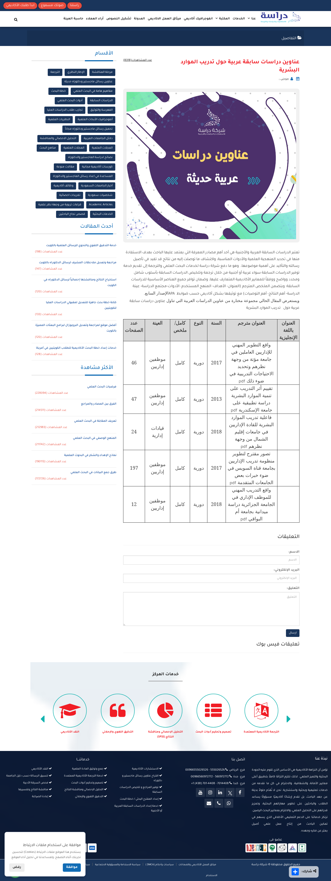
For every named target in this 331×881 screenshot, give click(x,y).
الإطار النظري (75, 72)
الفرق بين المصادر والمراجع (98, 404)
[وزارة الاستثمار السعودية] (302, 848)
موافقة (71, 867)
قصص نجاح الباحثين (72, 214)
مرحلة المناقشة (102, 72)
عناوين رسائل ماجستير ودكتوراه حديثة (88, 81)
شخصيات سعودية (100, 195)
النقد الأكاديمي (70, 732)
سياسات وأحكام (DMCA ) (159, 864)
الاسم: (293, 552)
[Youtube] (200, 792)
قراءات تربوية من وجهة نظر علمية (59, 204)
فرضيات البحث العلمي (101, 387)
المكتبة (224, 19)
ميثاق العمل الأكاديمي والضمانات (197, 864)
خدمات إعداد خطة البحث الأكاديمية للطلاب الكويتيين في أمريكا (76, 348)
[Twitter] (230, 792)
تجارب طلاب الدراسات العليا (65, 110)
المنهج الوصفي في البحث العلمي (94, 438)
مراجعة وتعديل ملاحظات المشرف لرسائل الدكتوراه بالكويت (77, 262)
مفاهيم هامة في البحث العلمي (93, 91)
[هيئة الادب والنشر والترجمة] (256, 848)
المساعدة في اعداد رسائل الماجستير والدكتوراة (83, 176)
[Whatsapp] (228, 803)
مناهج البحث (47, 148)
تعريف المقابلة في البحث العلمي (95, 421)
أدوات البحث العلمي (69, 100)
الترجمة (55, 72)
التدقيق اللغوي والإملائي (117, 732)
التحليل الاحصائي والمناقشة (58, 138)
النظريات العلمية (59, 119)
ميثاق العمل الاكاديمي (164, 19)
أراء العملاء (95, 19)
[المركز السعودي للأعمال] (292, 848)
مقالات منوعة (65, 167)
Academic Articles (101, 204)
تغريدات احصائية (69, 195)
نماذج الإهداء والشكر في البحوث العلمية (90, 455)
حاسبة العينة (73, 19)
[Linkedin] (220, 792)
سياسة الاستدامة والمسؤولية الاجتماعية (118, 864)
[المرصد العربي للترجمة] (282, 848)
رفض (17, 867)
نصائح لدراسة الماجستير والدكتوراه (90, 157)
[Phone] (218, 803)
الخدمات (239, 19)
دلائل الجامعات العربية (98, 138)
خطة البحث (58, 91)
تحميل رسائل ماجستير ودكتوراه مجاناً (89, 129)
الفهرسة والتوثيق (101, 110)
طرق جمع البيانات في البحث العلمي (93, 472)
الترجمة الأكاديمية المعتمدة (261, 732)
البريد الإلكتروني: (286, 570)
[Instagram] (210, 792)
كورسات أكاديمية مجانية (97, 167)
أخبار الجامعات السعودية (97, 186)
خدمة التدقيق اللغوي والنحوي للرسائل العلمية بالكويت (81, 245)
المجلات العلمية (102, 148)
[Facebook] (240, 792)
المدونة (139, 19)
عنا (253, 19)
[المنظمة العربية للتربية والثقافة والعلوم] (272, 848)
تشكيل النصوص (118, 19)
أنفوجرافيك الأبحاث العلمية (95, 119)
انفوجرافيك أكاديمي (198, 19)
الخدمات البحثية (103, 214)
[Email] (208, 803)
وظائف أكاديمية (63, 186)
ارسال (293, 633)
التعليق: (293, 588)
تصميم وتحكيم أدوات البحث (213, 732)
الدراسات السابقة (101, 100)
